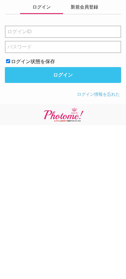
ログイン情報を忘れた (98, 94)
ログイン (63, 74)
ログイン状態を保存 (33, 61)
